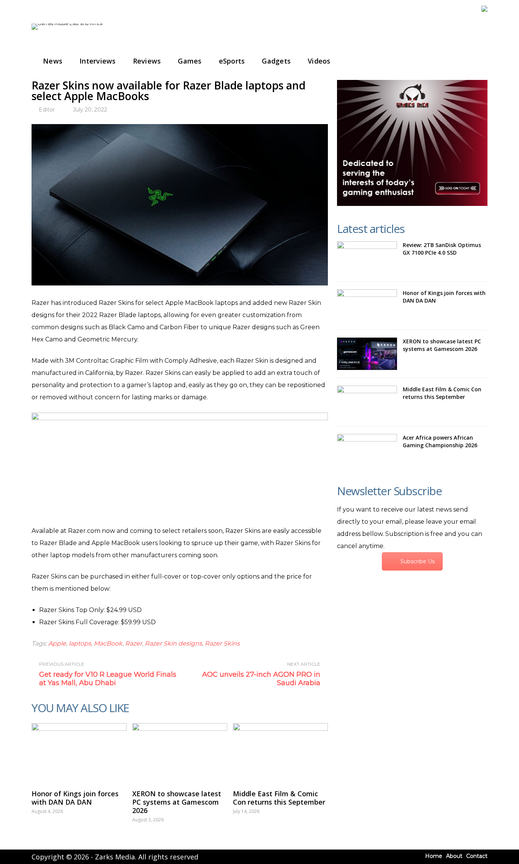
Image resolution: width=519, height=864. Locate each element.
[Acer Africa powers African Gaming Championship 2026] (367, 450)
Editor (47, 109)
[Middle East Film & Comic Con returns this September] (280, 752)
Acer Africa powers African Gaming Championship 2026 (440, 441)
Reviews (147, 60)
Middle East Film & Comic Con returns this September (279, 798)
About (454, 856)
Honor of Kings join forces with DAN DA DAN (75, 798)
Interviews (97, 60)
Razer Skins (222, 643)
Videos (319, 60)
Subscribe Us (417, 561)
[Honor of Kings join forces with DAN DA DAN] (79, 752)
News (52, 60)
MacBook (108, 643)
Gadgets (276, 60)
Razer (133, 643)
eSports (232, 60)
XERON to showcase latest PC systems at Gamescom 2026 (176, 802)
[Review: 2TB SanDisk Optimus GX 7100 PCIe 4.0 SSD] (367, 257)
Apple (57, 643)
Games (189, 60)
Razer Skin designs (173, 643)
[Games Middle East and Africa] (67, 23)
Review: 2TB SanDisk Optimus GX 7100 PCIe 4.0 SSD (442, 248)
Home (433, 856)
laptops (80, 643)
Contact (476, 856)
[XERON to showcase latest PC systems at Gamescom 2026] (179, 752)
